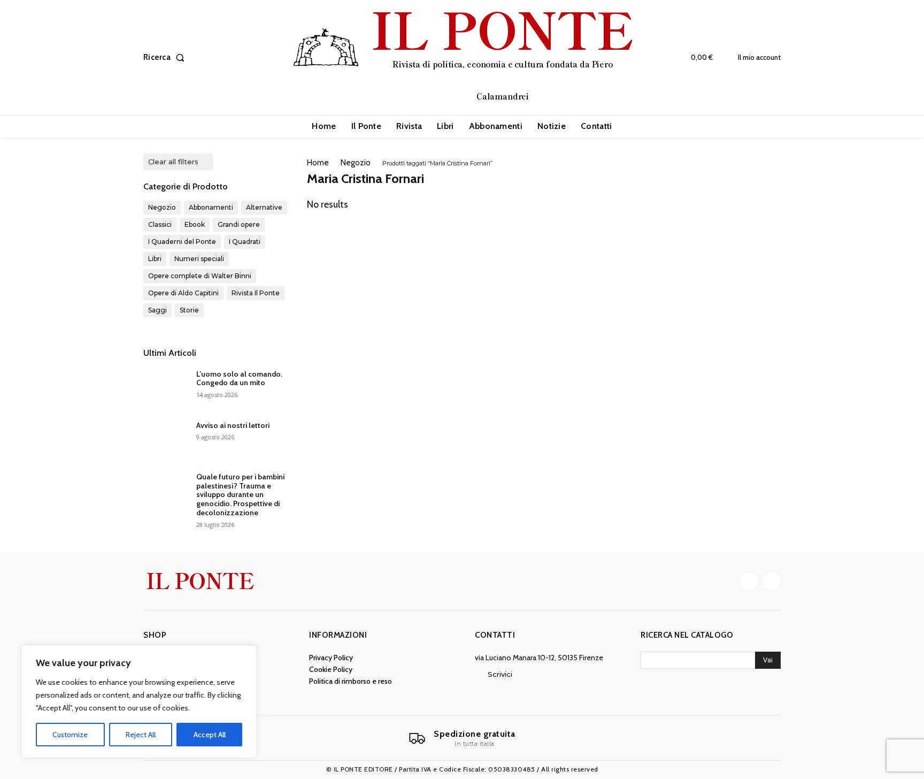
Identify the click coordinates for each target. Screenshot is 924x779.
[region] (139, 701)
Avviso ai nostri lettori (233, 425)
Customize (70, 734)
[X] (772, 581)
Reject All (141, 734)
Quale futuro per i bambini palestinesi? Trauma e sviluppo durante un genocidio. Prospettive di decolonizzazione (240, 494)
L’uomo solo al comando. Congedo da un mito (239, 378)
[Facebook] (749, 581)
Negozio (356, 162)
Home (318, 162)
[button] (166, 57)
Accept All (210, 734)
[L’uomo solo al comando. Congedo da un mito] (165, 387)
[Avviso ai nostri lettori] (165, 438)
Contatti (495, 635)
